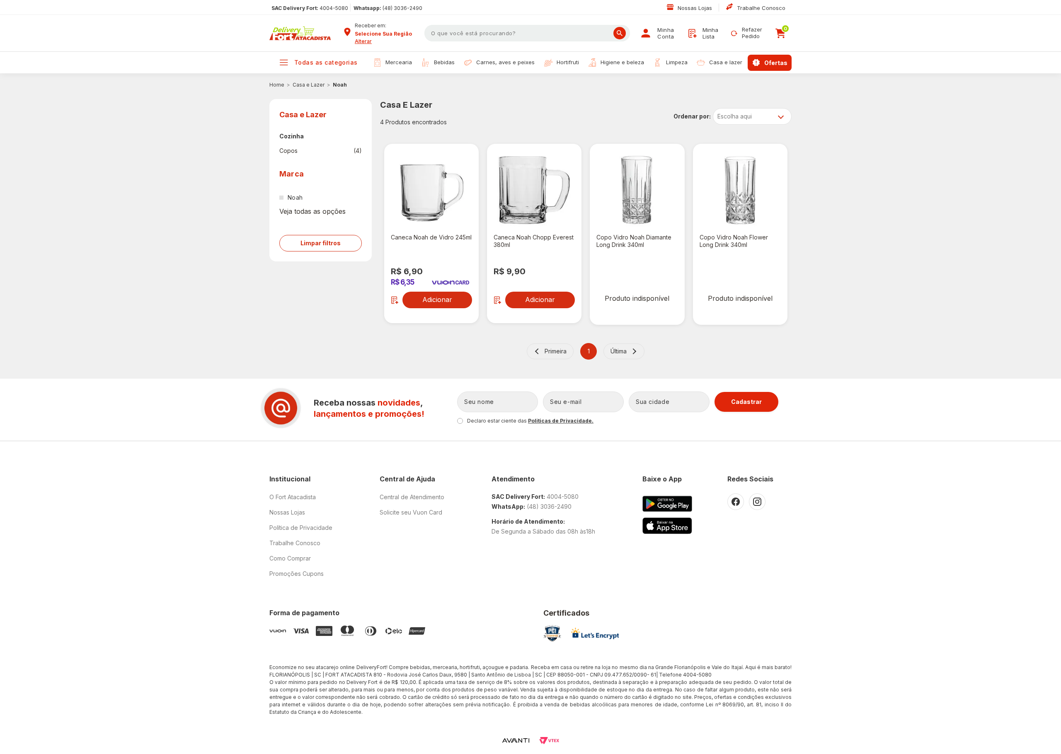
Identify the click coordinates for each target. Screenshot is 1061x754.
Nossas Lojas (696, 8)
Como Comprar (290, 558)
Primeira (556, 351)
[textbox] (527, 33)
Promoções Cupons (296, 573)
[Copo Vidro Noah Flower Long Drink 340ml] (740, 190)
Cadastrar (746, 401)
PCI (552, 633)
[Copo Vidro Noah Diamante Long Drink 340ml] (637, 190)
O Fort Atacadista (292, 496)
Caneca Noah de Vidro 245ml (431, 237)
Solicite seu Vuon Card (411, 512)
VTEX (549, 740)
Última (618, 351)
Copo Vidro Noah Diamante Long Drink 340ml (633, 241)
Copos (320, 150)
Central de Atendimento (412, 496)
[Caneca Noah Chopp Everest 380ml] (534, 190)
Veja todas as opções (312, 211)
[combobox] (387, 34)
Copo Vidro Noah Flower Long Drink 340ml (734, 241)
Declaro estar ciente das (530, 421)
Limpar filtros (320, 243)
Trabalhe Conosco (761, 8)
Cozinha (291, 136)
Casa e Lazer (309, 85)
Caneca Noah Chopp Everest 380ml (534, 241)
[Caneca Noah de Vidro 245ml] (431, 190)
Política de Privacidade (300, 527)
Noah (340, 85)
